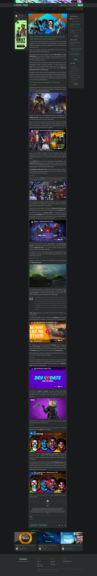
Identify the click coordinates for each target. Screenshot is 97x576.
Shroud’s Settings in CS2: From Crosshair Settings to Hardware (75, 43)
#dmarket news (73, 71)
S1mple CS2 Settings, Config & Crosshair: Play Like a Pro (75, 49)
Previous (13, 541)
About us (39, 561)
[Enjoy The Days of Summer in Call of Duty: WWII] (72, 538)
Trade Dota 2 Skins (72, 5)
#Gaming (31, 519)
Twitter (47, 495)
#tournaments (73, 69)
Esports (61, 8)
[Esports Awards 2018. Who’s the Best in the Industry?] (25, 538)
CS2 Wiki (52, 563)
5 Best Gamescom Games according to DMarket (48, 546)
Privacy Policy (40, 566)
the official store (36, 123)
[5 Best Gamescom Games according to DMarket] (49, 538)
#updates (78, 75)
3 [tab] (50, 552)
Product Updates (47, 8)
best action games (48, 179)
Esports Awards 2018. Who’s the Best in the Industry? (25, 546)
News (55, 8)
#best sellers (72, 73)
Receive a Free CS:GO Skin (76, 19)
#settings (72, 81)
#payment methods (74, 79)
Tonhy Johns (21, 15)
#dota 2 (78, 69)
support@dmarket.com (67, 561)
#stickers (79, 77)
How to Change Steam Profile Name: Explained (74, 54)
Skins (24, 8)
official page (37, 252)
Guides (17, 8)
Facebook (39, 495)
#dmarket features (73, 67)
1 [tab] (46, 552)
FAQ (38, 563)
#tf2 (78, 71)
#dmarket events (73, 77)
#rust (77, 73)
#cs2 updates (72, 75)
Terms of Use (39, 564)
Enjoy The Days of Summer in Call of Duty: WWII (71, 546)
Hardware (38, 8)
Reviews (30, 8)
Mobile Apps (52, 564)
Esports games (51, 427)
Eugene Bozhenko (22, 548)
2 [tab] (48, 552)
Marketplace (52, 561)
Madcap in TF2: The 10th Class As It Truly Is (76, 31)
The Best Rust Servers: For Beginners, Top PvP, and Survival (75, 24)
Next (83, 541)
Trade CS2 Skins (63, 5)
